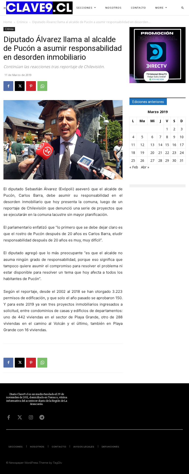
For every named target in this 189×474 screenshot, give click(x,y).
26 (142, 160)
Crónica (22, 22)
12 (142, 144)
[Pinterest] (31, 86)
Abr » (145, 167)
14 (160, 144)
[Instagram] (30, 417)
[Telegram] (41, 417)
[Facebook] (8, 86)
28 (160, 160)
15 (167, 144)
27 (152, 160)
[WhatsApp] (42, 86)
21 (160, 152)
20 (152, 152)
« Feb (133, 167)
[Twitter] (19, 417)
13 (152, 144)
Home (7, 22)
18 (133, 152)
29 (167, 160)
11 (133, 144)
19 (142, 152)
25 (133, 160)
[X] (20, 86)
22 (167, 152)
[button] (182, 8)
